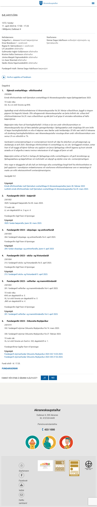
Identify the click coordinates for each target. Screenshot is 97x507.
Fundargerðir (10, 368)
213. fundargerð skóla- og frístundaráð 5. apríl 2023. (26, 274)
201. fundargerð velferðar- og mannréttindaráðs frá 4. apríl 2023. (31, 314)
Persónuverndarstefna (47, 424)
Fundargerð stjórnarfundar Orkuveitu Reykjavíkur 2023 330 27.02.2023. (33, 357)
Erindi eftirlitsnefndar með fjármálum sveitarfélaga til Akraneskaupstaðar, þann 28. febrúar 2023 (44, 186)
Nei (52, 378)
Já (44, 378)
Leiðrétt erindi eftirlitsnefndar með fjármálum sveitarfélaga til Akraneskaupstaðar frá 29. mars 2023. (46, 189)
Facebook (23, 480)
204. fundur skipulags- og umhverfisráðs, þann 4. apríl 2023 (29, 249)
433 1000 (49, 429)
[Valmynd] (93, 3)
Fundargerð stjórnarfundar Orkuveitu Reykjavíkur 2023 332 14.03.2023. (33, 354)
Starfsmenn (24, 471)
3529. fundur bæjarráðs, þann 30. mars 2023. (23, 223)
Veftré (21, 490)
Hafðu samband (23, 501)
